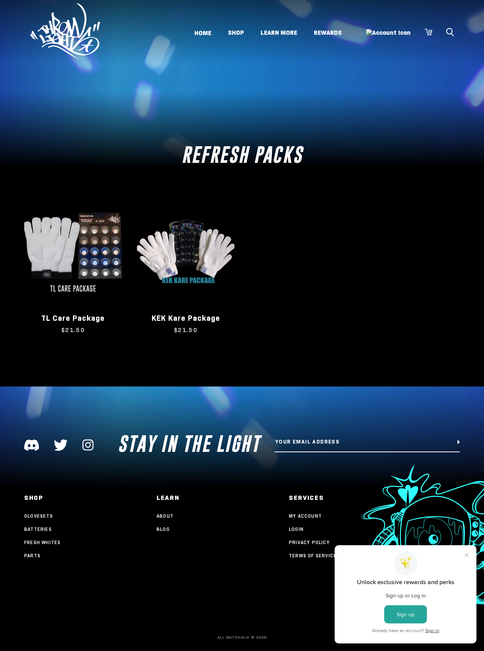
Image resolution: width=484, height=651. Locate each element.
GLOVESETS (38, 516)
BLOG (163, 529)
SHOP (236, 32)
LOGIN (296, 529)
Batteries (38, 529)
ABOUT (165, 516)
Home (202, 32)
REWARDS (328, 32)
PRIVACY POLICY (309, 542)
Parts (32, 555)
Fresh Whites (42, 542)
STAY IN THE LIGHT (189, 443)
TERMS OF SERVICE (313, 555)
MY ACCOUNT (305, 516)
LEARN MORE (279, 32)
